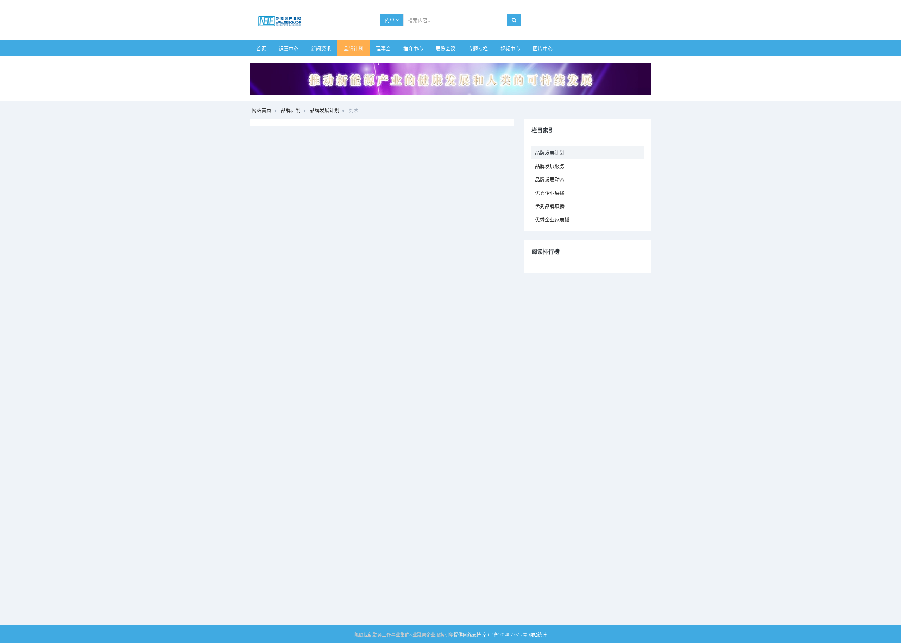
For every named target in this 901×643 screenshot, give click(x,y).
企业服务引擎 (440, 634)
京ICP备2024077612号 (504, 634)
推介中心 (413, 48)
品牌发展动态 (550, 179)
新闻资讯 (321, 48)
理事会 (383, 48)
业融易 (419, 634)
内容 (390, 20)
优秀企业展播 (550, 192)
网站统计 (537, 634)
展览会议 (445, 48)
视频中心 (510, 48)
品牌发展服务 (550, 166)
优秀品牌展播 (550, 206)
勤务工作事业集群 (391, 634)
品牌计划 (353, 48)
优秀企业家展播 (552, 219)
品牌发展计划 (324, 110)
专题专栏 (478, 48)
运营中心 (288, 48)
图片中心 (543, 48)
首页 (261, 48)
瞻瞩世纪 (363, 634)
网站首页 (261, 110)
